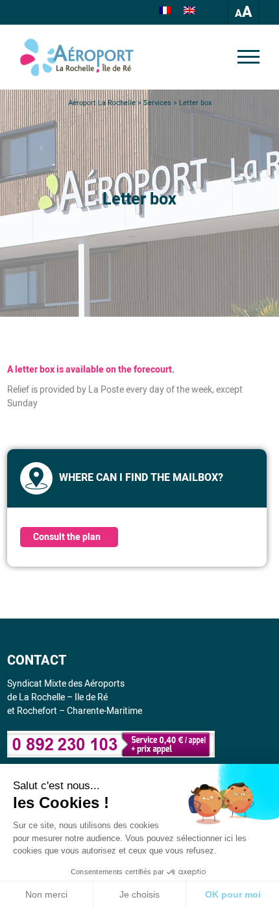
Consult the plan (67, 537)
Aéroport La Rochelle (102, 102)
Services (157, 102)
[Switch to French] (165, 12)
